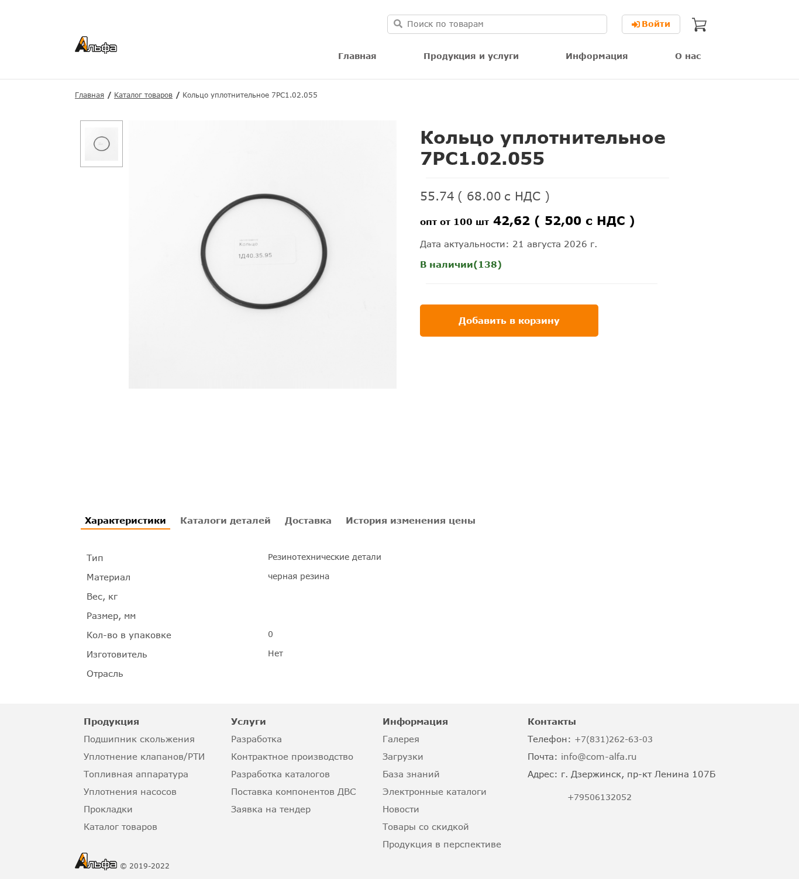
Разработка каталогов (280, 774)
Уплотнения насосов (130, 791)
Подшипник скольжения (139, 738)
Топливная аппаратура (136, 774)
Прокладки (108, 809)
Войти (656, 24)
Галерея (401, 738)
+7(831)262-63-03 (613, 739)
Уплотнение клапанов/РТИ (144, 756)
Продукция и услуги (471, 56)
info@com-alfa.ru (599, 756)
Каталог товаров (143, 95)
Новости (401, 809)
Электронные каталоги (435, 791)
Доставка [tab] (308, 520)
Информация (597, 56)
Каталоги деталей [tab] (225, 520)
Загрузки (403, 756)
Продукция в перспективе (442, 844)
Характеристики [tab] (125, 520)
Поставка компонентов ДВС (293, 791)
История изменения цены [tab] (411, 520)
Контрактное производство (292, 756)
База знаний (411, 774)
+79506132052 (599, 797)
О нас (688, 56)
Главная (357, 56)
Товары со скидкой (426, 826)
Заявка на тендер (271, 809)
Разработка (256, 738)
